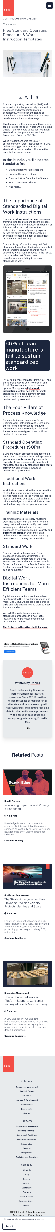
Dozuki (35, 683)
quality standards (13, 532)
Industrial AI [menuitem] (26, 1144)
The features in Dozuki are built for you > (25, 627)
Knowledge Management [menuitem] (27, 1126)
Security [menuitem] (27, 1205)
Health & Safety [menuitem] (27, 1091)
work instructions (28, 219)
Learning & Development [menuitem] (27, 1100)
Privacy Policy (35, 1215)
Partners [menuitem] (27, 1192)
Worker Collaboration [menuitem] (27, 1140)
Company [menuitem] (26, 1164)
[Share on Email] (20, 97)
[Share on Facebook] (31, 97)
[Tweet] (26, 97)
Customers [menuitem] (27, 1188)
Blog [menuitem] (27, 1175)
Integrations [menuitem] (26, 1153)
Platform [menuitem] (27, 1121)
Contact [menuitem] (26, 1183)
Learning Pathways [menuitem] (26, 1131)
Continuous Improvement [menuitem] (27, 1087)
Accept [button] (9, 1226)
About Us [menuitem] (27, 1170)
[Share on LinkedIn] (36, 97)
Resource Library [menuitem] (26, 1201)
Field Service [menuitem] (27, 1096)
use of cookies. (37, 1219)
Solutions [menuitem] (26, 1081)
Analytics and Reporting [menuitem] (27, 1157)
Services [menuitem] (27, 1148)
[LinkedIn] (28, 728)
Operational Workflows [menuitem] (26, 1135)
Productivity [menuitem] (26, 1109)
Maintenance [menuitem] (27, 1105)
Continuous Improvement (21, 18)
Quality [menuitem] (26, 1113)
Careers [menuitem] (26, 1179)
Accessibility (19, 1215)
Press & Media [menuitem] (26, 1197)
